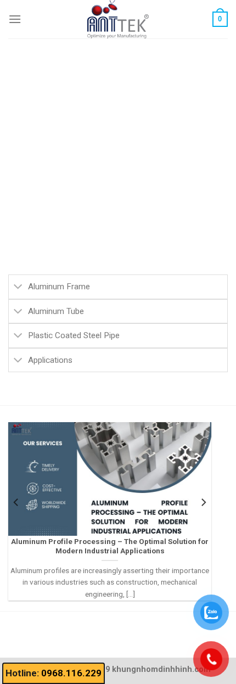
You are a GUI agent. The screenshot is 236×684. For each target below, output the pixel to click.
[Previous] (16, 502)
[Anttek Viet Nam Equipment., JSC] (118, 19)
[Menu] (14, 18)
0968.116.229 (71, 673)
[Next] (203, 502)
